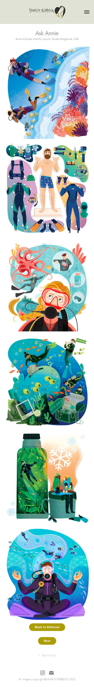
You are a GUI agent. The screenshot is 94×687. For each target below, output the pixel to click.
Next (47, 641)
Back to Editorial (47, 627)
